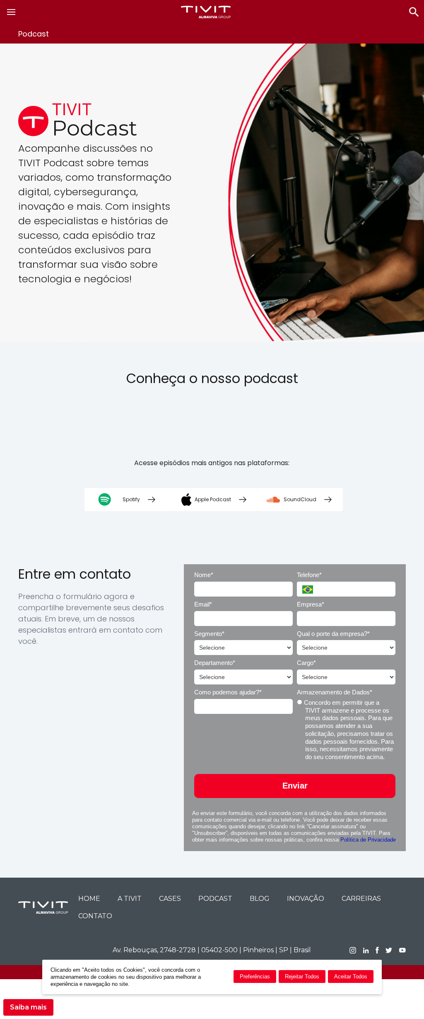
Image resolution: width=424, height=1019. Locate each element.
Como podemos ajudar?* (228, 692)
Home (89, 899)
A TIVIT (130, 899)
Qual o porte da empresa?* (333, 633)
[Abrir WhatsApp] (403, 998)
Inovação (305, 899)
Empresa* (310, 604)
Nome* (203, 574)
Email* (203, 604)
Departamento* (214, 662)
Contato (95, 916)
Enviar (295, 785)
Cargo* (306, 662)
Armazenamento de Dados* (334, 692)
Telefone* (309, 574)
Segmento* (209, 633)
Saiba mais (28, 1007)
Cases (170, 899)
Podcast (215, 899)
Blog (260, 899)
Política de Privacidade (368, 840)
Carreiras (361, 899)
